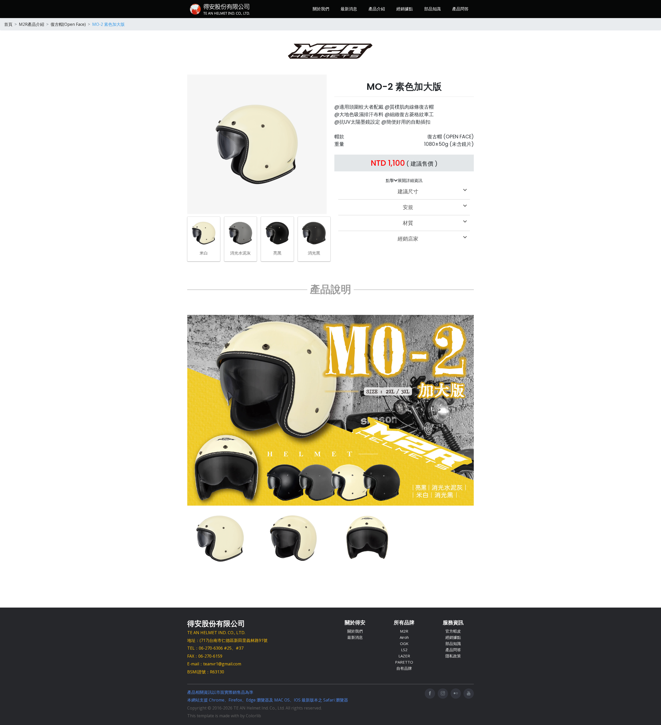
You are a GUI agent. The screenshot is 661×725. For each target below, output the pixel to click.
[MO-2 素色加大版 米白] (203, 233)
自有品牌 (404, 668)
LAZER (404, 655)
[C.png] (367, 538)
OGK (404, 643)
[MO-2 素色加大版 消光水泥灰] (240, 233)
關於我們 (321, 9)
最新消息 (349, 9)
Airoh (404, 637)
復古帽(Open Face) (68, 24)
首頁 (8, 24)
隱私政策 (453, 655)
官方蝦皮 (453, 631)
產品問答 (460, 9)
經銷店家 (408, 238)
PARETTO (404, 662)
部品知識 (432, 9)
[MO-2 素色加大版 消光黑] (314, 233)
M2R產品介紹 (31, 24)
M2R (404, 631)
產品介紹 (376, 9)
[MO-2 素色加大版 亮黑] (277, 233)
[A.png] (220, 538)
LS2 (404, 649)
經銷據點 (404, 9)
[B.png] (294, 538)
